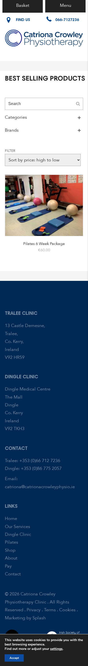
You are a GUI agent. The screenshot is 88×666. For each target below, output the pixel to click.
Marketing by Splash (25, 618)
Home (11, 519)
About (11, 558)
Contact (13, 574)
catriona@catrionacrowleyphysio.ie (40, 487)
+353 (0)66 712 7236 (39, 461)
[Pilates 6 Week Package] (44, 205)
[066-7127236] (62, 24)
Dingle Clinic (18, 534)
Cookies (67, 610)
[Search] (78, 104)
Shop (10, 550)
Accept (14, 658)
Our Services (17, 527)
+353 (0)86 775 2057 (41, 468)
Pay (8, 566)
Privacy (34, 610)
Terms (50, 610)
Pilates (11, 542)
